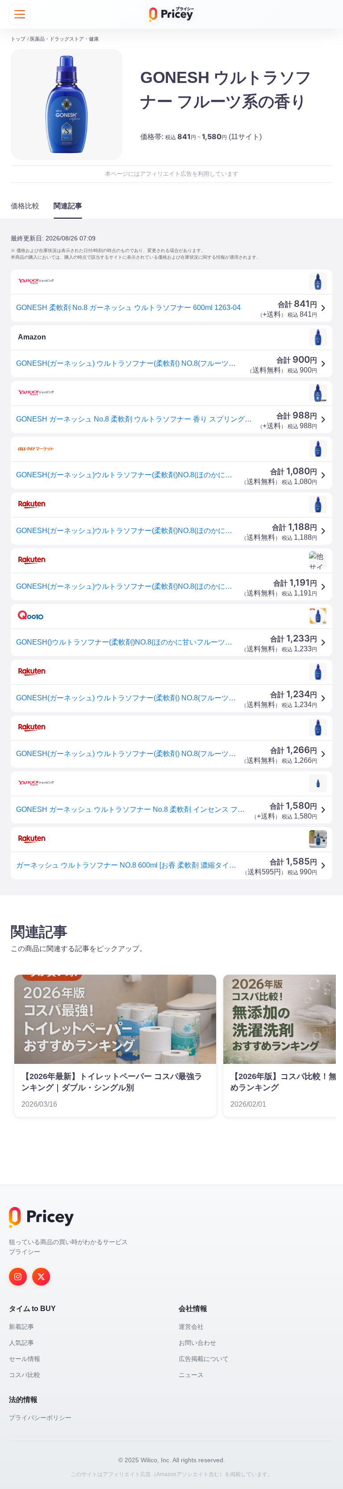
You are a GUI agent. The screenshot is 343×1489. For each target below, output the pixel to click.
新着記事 (21, 1326)
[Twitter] (41, 1277)
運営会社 (191, 1326)
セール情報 (24, 1358)
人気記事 (21, 1342)
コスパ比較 (24, 1374)
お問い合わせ (197, 1342)
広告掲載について (204, 1358)
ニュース (191, 1374)
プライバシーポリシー (40, 1417)
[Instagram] (18, 1277)
